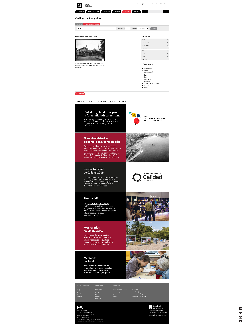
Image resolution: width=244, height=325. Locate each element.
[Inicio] (100, 9)
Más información (103, 60)
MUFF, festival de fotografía (120, 289)
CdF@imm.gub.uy (84, 317)
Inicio (138, 4)
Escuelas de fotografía (137, 293)
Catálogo (126, 11)
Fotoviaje (115, 296)
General (79, 24)
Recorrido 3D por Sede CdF (139, 296)
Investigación (106, 11)
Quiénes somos (146, 4)
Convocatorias (117, 293)
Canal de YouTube (118, 291)
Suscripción (155, 4)
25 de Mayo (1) (147, 81)
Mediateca (136, 11)
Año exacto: (121, 28)
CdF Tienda (135, 289)
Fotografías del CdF (93, 11)
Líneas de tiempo (117, 295)
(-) (167, 39)
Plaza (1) (146, 87)
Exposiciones (80, 11)
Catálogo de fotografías (92, 24)
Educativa (117, 11)
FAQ (161, 4)
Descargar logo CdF (137, 291)
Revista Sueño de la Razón (139, 295)
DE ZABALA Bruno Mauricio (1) (152, 83)
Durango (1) (147, 85)
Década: (134, 28)
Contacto (166, 4)
